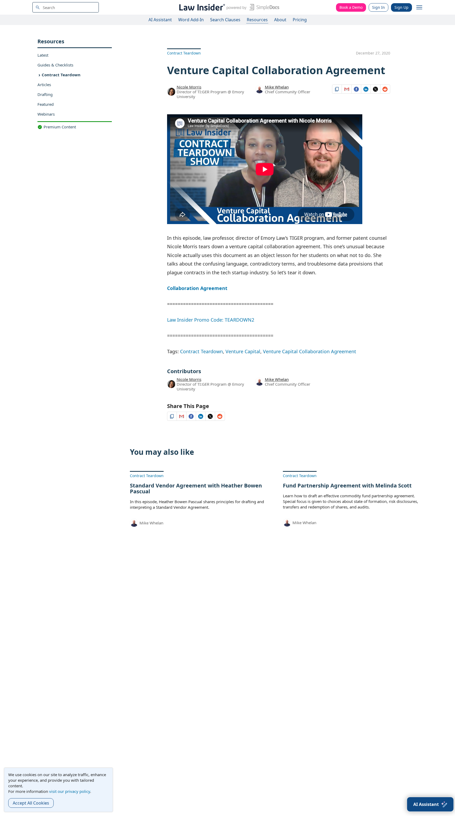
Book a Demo (351, 7)
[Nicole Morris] (171, 91)
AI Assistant (160, 20)
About (280, 20)
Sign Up (401, 7)
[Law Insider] (228, 7)
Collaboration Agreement (197, 288)
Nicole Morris (189, 87)
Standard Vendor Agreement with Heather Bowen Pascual (196, 488)
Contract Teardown (61, 74)
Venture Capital (243, 351)
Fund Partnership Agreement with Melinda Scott (347, 485)
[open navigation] (419, 7)
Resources (257, 20)
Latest (42, 55)
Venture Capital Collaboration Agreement (309, 351)
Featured (45, 104)
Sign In (378, 7)
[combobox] (65, 7)
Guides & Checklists (55, 65)
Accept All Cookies (31, 803)
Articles (44, 84)
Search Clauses (225, 20)
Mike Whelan (277, 87)
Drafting (45, 94)
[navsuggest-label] (65, 7)
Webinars (46, 114)
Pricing (300, 20)
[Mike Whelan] (259, 90)
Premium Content (60, 126)
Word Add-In (191, 20)
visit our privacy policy (69, 791)
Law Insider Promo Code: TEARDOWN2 (210, 320)
